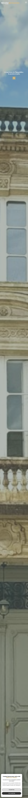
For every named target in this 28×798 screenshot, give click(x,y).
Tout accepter (11, 793)
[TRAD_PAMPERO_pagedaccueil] (10, 4)
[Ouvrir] (14, 78)
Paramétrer (11, 789)
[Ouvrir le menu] (26, 2)
